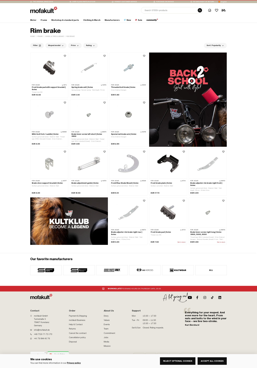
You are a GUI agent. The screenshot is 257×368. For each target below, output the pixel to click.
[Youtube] (189, 297)
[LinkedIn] (219, 297)
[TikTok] (212, 297)
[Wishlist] (216, 10)
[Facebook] (197, 297)
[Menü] (45, 353)
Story (106, 316)
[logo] (43, 10)
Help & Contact (76, 324)
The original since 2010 (43, 2)
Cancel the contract (77, 333)
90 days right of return (203, 2)
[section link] (152, 20)
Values (107, 320)
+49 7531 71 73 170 (43, 334)
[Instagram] (204, 297)
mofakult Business (77, 320)
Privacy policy (74, 363)
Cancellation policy (77, 337)
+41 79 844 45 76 (42, 338)
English (224, 2)
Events (107, 324)
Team (106, 328)
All (211, 270)
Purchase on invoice (165, 2)
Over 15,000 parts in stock (83, 2)
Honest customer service (126, 2)
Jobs (106, 337)
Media (106, 341)
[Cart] (223, 10)
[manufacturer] (46, 270)
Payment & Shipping (78, 316)
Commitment (109, 333)
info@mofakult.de (42, 330)
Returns (72, 328)
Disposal (73, 341)
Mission (107, 346)
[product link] (49, 75)
